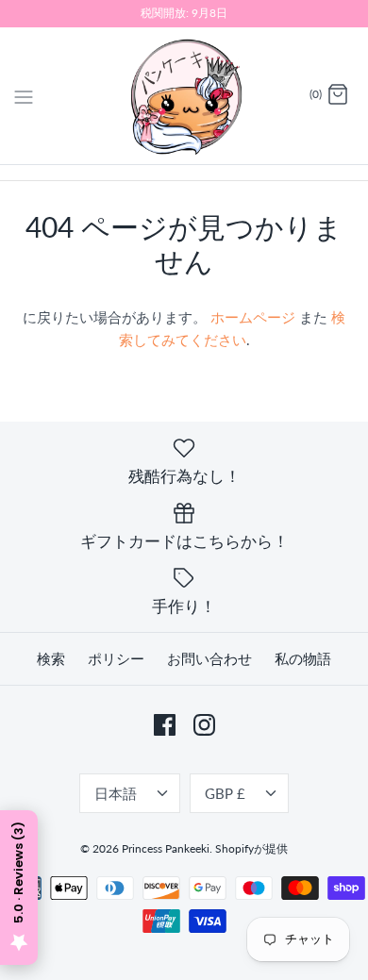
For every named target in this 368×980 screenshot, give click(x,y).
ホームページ (252, 316)
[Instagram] (204, 725)
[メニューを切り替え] (23, 94)
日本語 (115, 793)
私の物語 (303, 658)
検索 (51, 658)
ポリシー (116, 658)
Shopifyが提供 (251, 848)
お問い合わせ (209, 658)
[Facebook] (165, 725)
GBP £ (225, 793)
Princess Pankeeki (165, 848)
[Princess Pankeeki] (184, 96)
